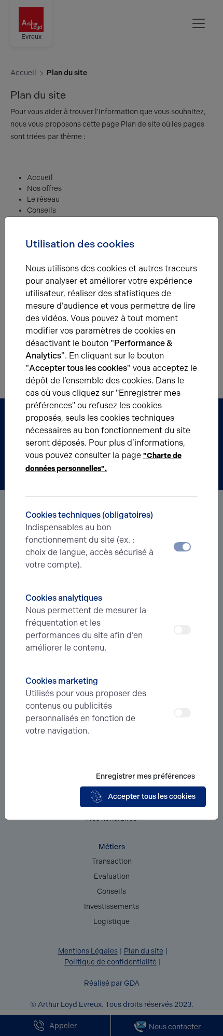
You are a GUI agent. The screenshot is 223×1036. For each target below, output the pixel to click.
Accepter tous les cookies (152, 796)
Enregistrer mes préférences (145, 776)
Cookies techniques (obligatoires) (89, 540)
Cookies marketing (85, 706)
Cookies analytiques (85, 623)
